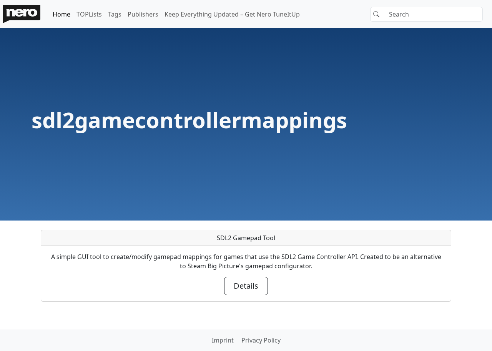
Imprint (223, 340)
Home (61, 14)
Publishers (143, 14)
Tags (114, 14)
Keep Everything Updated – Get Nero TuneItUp (232, 14)
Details (246, 286)
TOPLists (89, 14)
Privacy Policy (261, 340)
